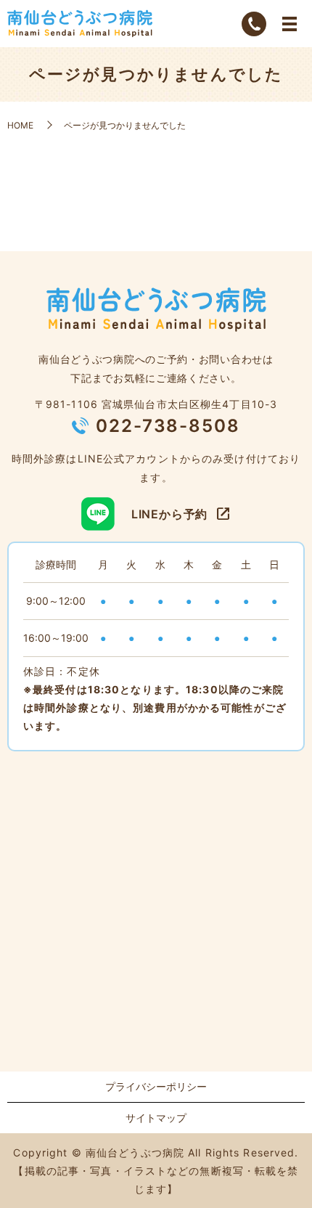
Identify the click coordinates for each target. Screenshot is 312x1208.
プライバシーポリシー (156, 1086)
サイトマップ (156, 1117)
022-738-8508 (168, 425)
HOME (20, 125)
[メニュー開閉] (289, 24)
